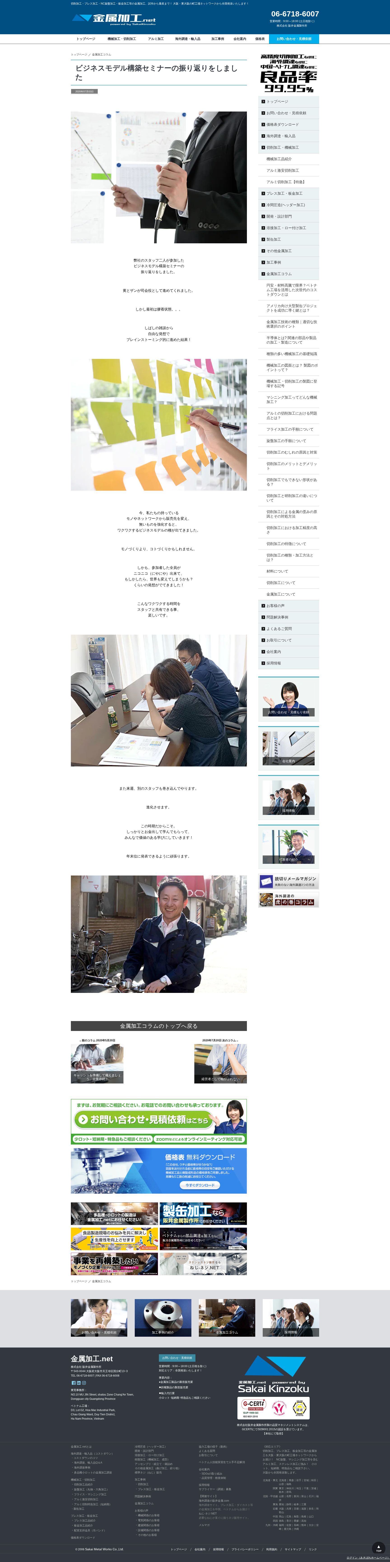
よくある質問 (207, 1451)
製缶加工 (79, 1508)
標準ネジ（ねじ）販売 (148, 1472)
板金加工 (159, 1489)
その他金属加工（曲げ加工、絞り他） (158, 1468)
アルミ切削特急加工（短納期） (93, 1504)
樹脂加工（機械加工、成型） (152, 1459)
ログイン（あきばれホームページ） (368, 1557)
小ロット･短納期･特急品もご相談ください (184, 1397)
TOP (378, 1551)
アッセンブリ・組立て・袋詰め (154, 1464)
